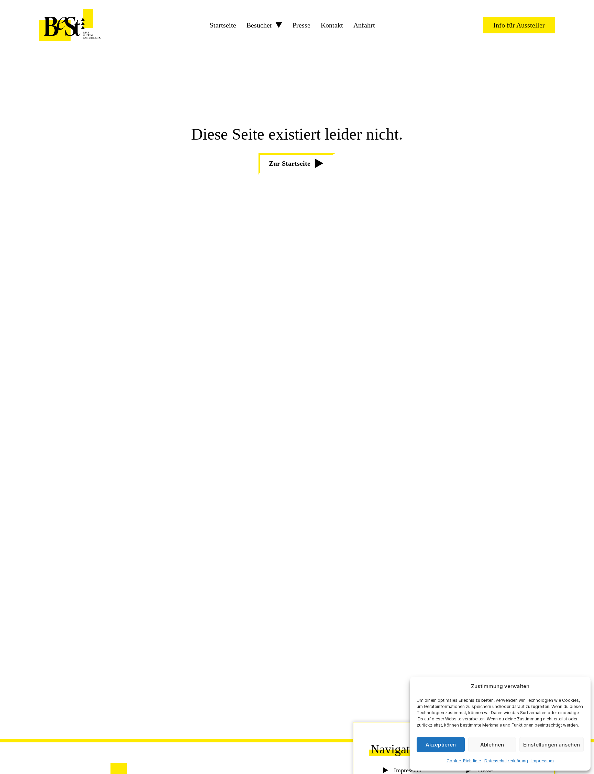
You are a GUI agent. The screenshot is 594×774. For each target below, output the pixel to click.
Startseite (223, 25)
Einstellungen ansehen (551, 744)
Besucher (259, 25)
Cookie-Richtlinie (464, 760)
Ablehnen (492, 744)
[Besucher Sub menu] (278, 25)
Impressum (542, 760)
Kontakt (332, 25)
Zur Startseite (289, 163)
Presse (301, 25)
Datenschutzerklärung (506, 760)
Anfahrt (364, 25)
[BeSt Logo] (70, 25)
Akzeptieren (441, 744)
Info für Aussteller (519, 25)
